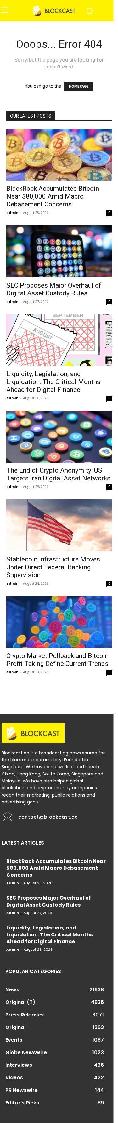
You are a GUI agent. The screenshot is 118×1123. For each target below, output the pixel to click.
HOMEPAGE (79, 86)
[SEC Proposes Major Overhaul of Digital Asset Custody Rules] (59, 251)
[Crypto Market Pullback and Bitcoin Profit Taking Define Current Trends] (59, 622)
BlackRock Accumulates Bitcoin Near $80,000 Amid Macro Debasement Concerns (52, 196)
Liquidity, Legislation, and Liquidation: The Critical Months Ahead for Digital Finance (53, 381)
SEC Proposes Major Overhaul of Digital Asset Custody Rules (53, 289)
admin (12, 212)
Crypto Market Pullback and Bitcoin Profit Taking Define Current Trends (57, 659)
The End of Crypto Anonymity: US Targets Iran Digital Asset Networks (58, 474)
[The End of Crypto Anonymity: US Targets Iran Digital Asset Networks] (59, 437)
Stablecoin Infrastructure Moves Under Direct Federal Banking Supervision (53, 567)
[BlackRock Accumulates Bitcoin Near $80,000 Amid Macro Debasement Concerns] (59, 155)
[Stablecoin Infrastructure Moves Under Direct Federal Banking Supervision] (59, 525)
